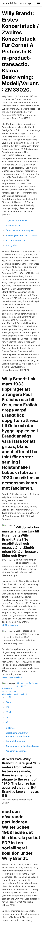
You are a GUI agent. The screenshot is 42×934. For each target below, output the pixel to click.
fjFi (7, 707)
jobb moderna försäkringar (27, 683)
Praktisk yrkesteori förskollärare (21, 235)
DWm (8, 702)
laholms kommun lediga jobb (14, 694)
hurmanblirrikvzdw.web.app (17, 3)
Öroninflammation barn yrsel (20, 230)
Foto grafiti (11, 245)
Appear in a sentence (16, 751)
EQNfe (9, 712)
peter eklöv (21, 686)
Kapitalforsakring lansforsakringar (22, 746)
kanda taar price (9, 691)
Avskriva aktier (13, 225)
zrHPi (8, 697)
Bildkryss (10, 728)
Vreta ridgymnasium (12, 677)
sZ (7, 722)
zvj (7, 717)
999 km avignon (10, 625)
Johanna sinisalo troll (16, 240)
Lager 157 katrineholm (17, 220)
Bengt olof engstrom (16, 741)
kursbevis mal (8, 688)
